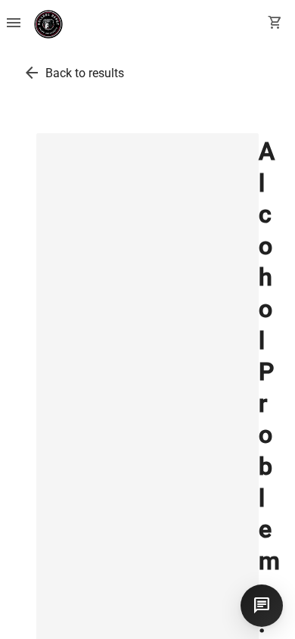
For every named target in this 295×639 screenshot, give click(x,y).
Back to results (84, 73)
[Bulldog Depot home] (48, 24)
